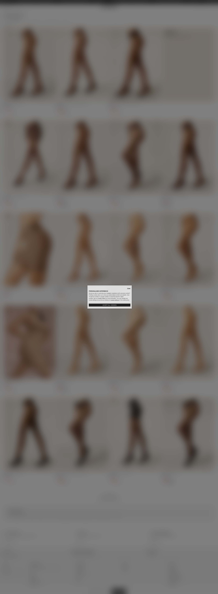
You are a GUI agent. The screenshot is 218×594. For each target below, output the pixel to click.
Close (128, 288)
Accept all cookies (110, 305)
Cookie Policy (101, 298)
